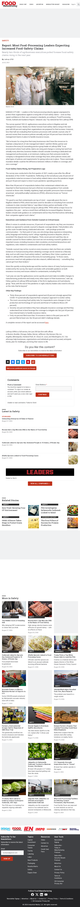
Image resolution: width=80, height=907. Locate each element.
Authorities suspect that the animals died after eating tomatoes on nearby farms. (63, 735)
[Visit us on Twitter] (37, 894)
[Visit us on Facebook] (32, 894)
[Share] (13, 362)
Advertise (25, 899)
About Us (33, 899)
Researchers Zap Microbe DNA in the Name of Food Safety (24, 430)
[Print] (8, 362)
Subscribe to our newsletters (40, 355)
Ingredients (59, 651)
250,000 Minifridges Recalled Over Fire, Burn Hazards (65, 690)
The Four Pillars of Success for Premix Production (50, 522)
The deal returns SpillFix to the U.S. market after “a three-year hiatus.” (39, 733)
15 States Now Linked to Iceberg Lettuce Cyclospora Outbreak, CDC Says (12, 800)
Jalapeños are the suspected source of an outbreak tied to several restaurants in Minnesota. (39, 807)
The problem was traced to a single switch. (64, 695)
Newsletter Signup (13, 899)
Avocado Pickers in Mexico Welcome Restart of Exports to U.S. (14, 691)
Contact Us (42, 899)
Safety (5, 41)
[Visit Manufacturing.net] (63, 829)
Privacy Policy (53, 899)
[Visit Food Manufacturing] (17, 829)
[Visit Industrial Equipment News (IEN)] (28, 829)
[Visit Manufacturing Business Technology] (74, 829)
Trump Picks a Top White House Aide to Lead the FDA (64, 656)
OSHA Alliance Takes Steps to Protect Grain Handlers (12, 522)
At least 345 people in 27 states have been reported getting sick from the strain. (39, 771)
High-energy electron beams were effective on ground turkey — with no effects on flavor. (40, 627)
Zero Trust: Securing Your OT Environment (13, 509)
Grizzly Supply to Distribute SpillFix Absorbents (38, 727)
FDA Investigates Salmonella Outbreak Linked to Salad (50, 510)
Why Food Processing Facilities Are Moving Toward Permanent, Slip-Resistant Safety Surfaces (66, 801)
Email (3, 849)
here (46, 323)
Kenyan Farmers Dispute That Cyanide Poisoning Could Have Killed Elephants (65, 728)
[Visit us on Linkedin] (41, 894)
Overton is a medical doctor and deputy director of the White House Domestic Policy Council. (65, 662)
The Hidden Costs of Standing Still (13, 621)
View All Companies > (40, 483)
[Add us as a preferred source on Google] (33, 362)
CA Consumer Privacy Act (41, 901)
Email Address (41, 384)
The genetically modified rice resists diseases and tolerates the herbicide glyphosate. (13, 735)
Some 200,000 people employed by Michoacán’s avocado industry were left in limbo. (13, 698)
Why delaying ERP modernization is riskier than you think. (13, 626)
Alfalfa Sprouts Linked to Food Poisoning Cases (20, 456)
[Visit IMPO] (40, 829)
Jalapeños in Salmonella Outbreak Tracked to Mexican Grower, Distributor (39, 764)
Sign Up (7, 859)
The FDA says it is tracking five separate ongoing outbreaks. (13, 806)
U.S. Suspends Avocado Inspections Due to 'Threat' (64, 763)
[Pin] (28, 362)
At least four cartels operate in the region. (64, 768)
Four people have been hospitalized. (10, 663)
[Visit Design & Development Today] (5, 829)
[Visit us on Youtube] (45, 894)
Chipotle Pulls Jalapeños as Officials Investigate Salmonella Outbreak (38, 800)
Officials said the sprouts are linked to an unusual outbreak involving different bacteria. (38, 662)
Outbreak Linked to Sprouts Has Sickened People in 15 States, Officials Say (31, 443)
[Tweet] (23, 362)
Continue (42, 395)
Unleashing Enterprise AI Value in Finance (17, 419)
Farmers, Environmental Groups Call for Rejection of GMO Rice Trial (12, 728)
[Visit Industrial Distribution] (51, 829)
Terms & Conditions (66, 899)
